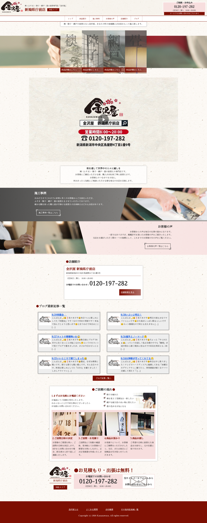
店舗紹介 (124, 19)
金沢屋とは (73, 510)
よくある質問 (92, 510)
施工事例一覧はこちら (48, 213)
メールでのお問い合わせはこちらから (184, 13)
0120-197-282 (184, 6)
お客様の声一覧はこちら (157, 246)
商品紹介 (82, 19)
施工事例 (96, 19)
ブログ (136, 19)
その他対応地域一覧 (129, 510)
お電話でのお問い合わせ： (97, 283)
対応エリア (60, 487)
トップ (70, 19)
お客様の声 (110, 19)
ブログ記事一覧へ (103, 378)
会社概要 (109, 510)
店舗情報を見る (127, 292)
